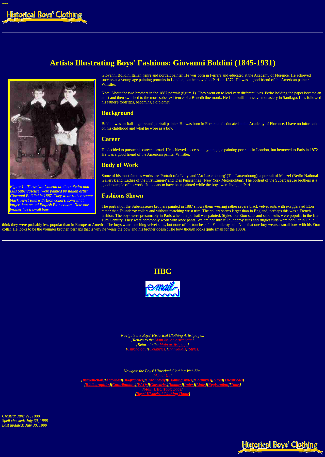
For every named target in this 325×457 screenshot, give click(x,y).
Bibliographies (98, 384)
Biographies (133, 380)
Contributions (123, 384)
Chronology (136, 349)
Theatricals (233, 380)
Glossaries (158, 384)
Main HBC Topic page (162, 389)
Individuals (177, 349)
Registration (218, 384)
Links (201, 384)
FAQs (143, 384)
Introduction (93, 380)
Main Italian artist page (173, 340)
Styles (193, 349)
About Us (162, 375)
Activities (113, 380)
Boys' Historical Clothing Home (162, 394)
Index (189, 384)
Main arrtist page (173, 344)
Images (176, 384)
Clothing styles (180, 380)
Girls (218, 380)
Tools (235, 384)
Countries (157, 349)
